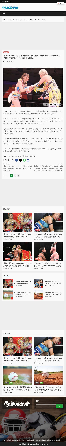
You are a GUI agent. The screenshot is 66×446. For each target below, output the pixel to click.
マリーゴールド (19, 156)
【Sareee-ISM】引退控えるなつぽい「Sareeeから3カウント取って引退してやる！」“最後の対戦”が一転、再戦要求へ (17, 235)
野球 (11, 382)
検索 (37, 401)
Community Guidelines (43, 440)
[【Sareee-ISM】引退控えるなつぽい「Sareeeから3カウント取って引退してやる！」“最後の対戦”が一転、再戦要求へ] (17, 222)
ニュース (18, 20)
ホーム (5, 20)
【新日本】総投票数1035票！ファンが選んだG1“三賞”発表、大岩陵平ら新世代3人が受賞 (17, 264)
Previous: (17, 167)
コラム (6, 382)
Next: (48, 168)
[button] (3, 13)
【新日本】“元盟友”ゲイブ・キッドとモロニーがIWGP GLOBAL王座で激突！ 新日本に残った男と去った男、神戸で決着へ (47, 264)
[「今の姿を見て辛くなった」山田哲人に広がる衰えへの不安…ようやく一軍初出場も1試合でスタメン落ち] (48, 375)
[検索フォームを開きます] (63, 13)
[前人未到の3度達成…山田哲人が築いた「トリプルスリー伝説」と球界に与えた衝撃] (17, 375)
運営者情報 (7, 440)
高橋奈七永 (32, 156)
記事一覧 (11, 20)
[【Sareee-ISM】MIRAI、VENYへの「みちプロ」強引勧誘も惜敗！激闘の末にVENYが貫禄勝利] (48, 222)
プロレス (25, 20)
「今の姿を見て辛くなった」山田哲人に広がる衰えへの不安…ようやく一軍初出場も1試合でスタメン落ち (38, 294)
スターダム (10, 156)
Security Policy (30, 440)
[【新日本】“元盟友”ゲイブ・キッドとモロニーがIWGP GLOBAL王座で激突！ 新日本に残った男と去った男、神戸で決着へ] (48, 251)
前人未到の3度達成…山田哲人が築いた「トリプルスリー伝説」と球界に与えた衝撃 (8, 294)
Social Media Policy (18, 440)
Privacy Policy (56, 440)
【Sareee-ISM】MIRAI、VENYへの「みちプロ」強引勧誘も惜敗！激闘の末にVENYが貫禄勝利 (48, 235)
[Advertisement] (33, 36)
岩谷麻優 (26, 156)
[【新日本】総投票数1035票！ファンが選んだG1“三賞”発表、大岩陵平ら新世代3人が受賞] (17, 251)
